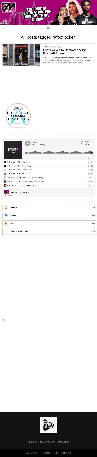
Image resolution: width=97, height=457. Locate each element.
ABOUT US (32, 442)
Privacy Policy (47, 442)
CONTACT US (63, 442)
